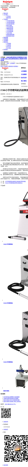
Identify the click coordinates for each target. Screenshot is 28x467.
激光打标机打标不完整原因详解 (11, 400)
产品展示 (5, 66)
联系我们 (16, 66)
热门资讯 (24, 81)
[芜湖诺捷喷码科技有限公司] (8, 4)
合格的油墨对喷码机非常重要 (13, 57)
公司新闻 (12, 63)
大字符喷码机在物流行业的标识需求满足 (15, 181)
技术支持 (24, 77)
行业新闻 (24, 74)
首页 (8, 63)
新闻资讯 (10, 66)
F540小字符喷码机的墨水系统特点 (13, 183)
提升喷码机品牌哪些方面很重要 (11, 397)
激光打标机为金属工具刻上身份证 (12, 401)
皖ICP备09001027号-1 (10, 404)
